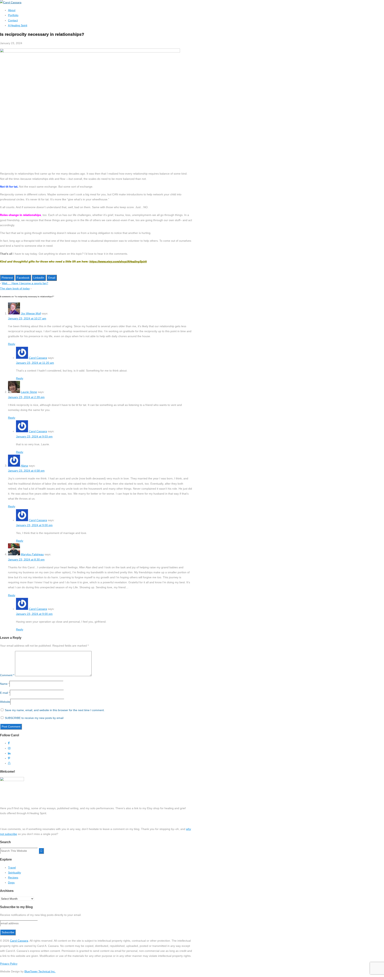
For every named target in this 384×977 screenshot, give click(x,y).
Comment (7, 675)
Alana (24, 465)
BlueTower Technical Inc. (40, 971)
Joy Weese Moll (31, 313)
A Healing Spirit (17, 25)
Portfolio (13, 15)
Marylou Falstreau (32, 554)
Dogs (11, 882)
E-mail (4, 692)
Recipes (13, 877)
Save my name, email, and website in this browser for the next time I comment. (55, 710)
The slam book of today (15, 288)
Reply (11, 344)
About (11, 10)
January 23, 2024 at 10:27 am (27, 318)
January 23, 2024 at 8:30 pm (26, 559)
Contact (13, 20)
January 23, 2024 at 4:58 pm (26, 470)
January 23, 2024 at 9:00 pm (34, 525)
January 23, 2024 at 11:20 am (35, 362)
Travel (12, 867)
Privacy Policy (8, 963)
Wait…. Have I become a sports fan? (25, 283)
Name (4, 683)
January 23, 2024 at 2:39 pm (26, 397)
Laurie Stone (29, 392)
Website (5, 701)
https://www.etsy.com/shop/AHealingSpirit (118, 261)
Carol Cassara (38, 357)
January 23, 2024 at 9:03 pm (34, 436)
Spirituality (14, 872)
